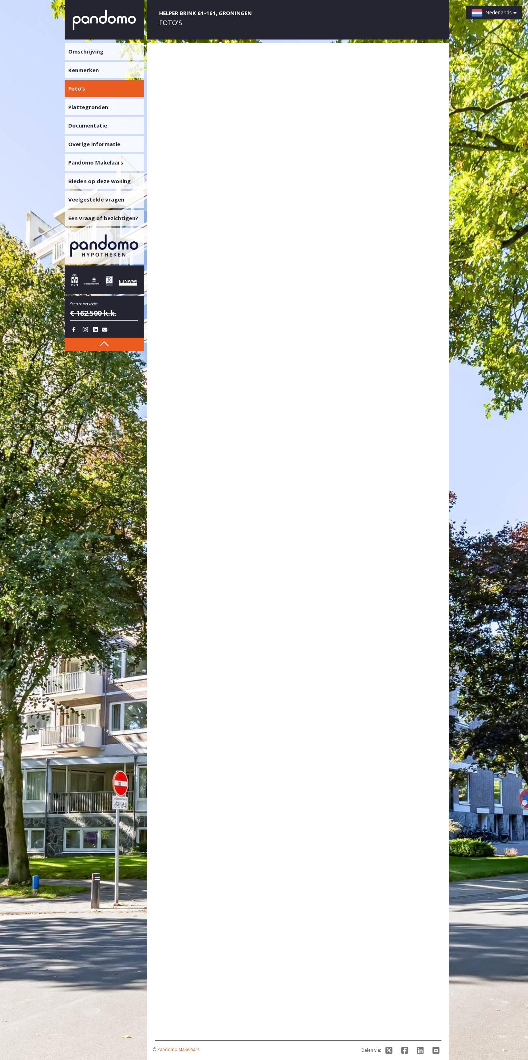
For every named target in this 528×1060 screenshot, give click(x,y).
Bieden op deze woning (99, 181)
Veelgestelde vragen (96, 199)
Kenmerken (83, 70)
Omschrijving (85, 51)
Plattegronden (88, 107)
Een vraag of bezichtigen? (103, 218)
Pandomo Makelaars (178, 1049)
